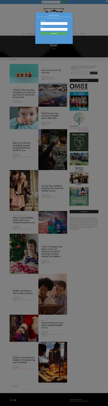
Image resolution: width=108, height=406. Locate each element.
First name (42, 21)
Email (41, 26)
